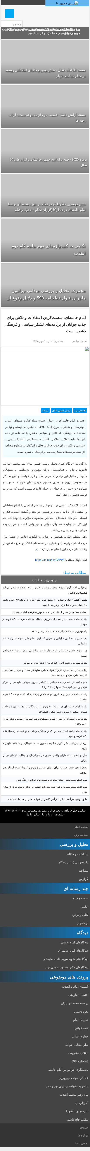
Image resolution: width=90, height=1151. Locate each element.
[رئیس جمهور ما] (67, 3)
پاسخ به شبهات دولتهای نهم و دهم (67, 1086)
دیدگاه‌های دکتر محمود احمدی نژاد (66, 967)
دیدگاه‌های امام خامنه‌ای (73, 950)
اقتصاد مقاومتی (78, 994)
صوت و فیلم (80, 898)
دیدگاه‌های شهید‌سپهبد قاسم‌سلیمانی (65, 959)
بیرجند (45, 410)
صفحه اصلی (81, 827)
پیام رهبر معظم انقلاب (74, 1094)
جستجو (84, 1127)
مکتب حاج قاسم (77, 1119)
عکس (84, 906)
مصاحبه (83, 870)
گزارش (83, 878)
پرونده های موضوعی (69, 976)
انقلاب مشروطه (78, 1053)
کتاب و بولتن (80, 914)
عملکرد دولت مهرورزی (73, 1078)
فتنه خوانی (81, 1028)
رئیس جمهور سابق (61, 410)
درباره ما (47, 814)
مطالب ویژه (81, 835)
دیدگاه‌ (82, 932)
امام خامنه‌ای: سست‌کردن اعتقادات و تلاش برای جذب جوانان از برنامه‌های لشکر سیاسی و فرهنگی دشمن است (45, 324)
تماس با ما (33, 814)
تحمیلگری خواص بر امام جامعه (68, 1069)
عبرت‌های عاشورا (77, 1111)
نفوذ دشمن (81, 1011)
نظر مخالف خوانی (76, 1044)
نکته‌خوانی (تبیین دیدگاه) (73, 862)
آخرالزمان (81, 1102)
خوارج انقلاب (80, 1036)
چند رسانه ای (76, 888)
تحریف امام (80, 1019)
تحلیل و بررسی (74, 844)
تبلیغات (59, 814)
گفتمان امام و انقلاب (75, 986)
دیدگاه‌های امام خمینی (74, 942)
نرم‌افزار (82, 923)
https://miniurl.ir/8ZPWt (49, 560)
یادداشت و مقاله (77, 854)
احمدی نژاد (80, 410)
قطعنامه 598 (79, 1061)
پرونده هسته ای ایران (74, 1003)
